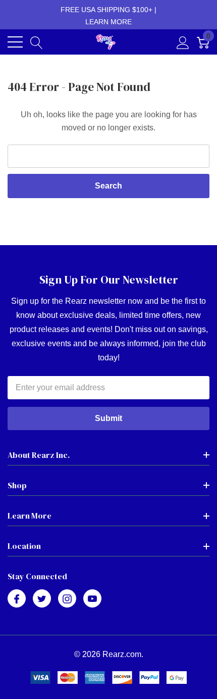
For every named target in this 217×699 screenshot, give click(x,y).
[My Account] (183, 42)
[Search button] (36, 42)
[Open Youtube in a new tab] (92, 599)
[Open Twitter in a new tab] (41, 599)
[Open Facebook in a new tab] (16, 599)
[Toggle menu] (15, 42)
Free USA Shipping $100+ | (108, 16)
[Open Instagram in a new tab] (67, 599)
